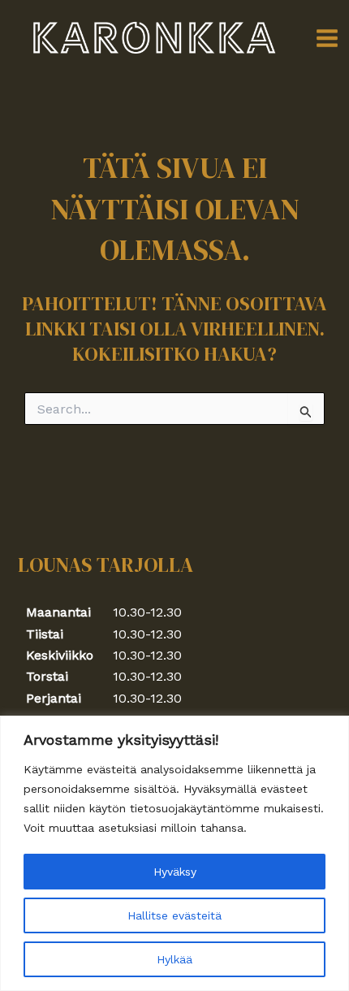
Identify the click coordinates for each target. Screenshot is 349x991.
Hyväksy (174, 871)
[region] (174, 853)
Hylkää (174, 959)
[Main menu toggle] (327, 38)
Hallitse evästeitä (174, 915)
